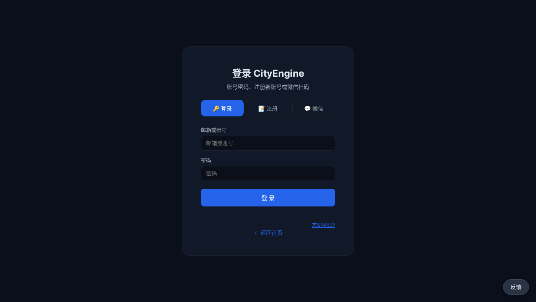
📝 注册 (267, 108)
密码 (206, 160)
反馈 (515, 287)
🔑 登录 (222, 108)
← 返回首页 (268, 232)
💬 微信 (313, 108)
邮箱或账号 (213, 130)
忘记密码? (323, 225)
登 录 (268, 198)
